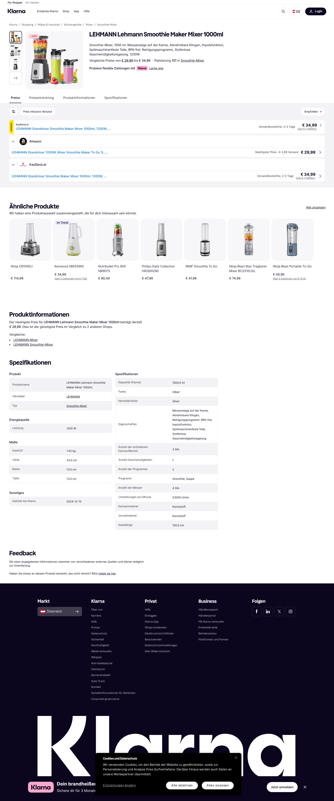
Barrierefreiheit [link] (100, 675)
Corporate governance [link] (105, 699)
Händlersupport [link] (208, 609)
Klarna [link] (13, 24)
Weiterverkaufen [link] (101, 651)
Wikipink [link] (96, 657)
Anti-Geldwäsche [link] (101, 663)
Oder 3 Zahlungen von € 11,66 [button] (71, 278)
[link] (256, 611)
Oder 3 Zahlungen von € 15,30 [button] (289, 278)
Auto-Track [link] (98, 681)
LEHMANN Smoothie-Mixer (33, 344)
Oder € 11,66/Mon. (307, 128)
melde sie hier (107, 573)
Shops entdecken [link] (156, 627)
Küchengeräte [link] (73, 24)
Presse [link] (95, 627)
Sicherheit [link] (97, 639)
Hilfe (86, 11)
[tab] (15, 97)
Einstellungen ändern (119, 785)
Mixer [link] (89, 24)
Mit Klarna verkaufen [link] (211, 621)
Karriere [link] (96, 615)
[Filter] (13, 111)
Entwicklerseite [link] (208, 627)
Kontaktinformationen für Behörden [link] (113, 693)
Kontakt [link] (96, 687)
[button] (296, 11)
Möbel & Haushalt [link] (49, 24)
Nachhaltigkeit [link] (100, 645)
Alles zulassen (218, 785)
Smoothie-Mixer (192, 60)
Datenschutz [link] (99, 633)
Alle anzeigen (315, 207)
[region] (168, 774)
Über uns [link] (96, 609)
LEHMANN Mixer (26, 340)
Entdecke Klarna (47, 11)
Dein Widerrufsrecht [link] (157, 651)
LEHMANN (73, 396)
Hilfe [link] (148, 609)
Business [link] (208, 601)
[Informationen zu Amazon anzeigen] (13, 141)
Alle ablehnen (182, 785)
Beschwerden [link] (153, 639)
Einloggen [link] (151, 615)
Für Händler (32, 2)
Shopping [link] (27, 24)
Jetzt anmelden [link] (282, 787)
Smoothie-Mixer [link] (107, 24)
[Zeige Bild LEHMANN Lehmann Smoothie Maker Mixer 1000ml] (15, 37)
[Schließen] (236, 757)
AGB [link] (94, 621)
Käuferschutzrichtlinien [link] (159, 633)
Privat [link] (151, 601)
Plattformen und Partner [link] (214, 639)
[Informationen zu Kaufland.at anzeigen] (13, 165)
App (76, 11)
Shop (66, 11)
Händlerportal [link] (207, 615)
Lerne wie (156, 68)
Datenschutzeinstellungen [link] (161, 645)
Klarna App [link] (151, 621)
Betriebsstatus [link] (208, 633)
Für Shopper (15, 2)
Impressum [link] (98, 669)
